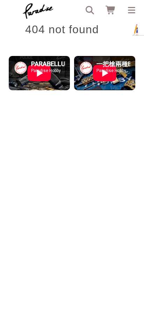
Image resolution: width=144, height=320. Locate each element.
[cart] (108, 10)
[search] (87, 10)
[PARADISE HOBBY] (38, 10)
